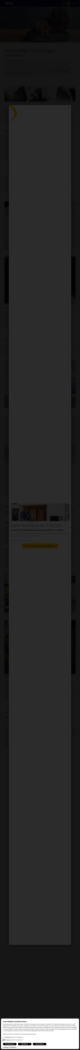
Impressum (6, 1047)
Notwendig (14, 1037)
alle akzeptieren (40, 1044)
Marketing (14, 1040)
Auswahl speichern (10, 1044)
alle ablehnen (24, 1044)
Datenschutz (13, 1047)
